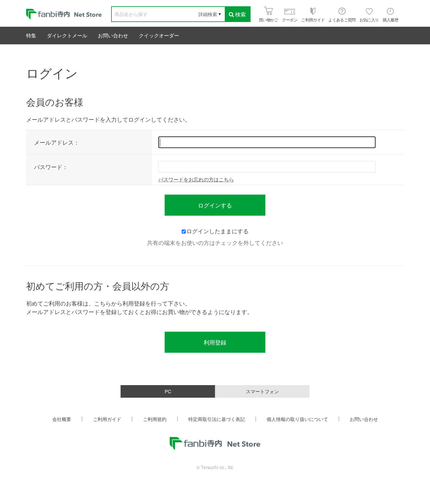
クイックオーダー (159, 35)
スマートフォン (262, 391)
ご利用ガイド (107, 419)
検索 (240, 14)
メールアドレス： (56, 142)
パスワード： (51, 167)
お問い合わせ (113, 35)
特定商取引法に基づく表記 (216, 419)
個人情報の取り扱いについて (297, 419)
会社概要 (61, 419)
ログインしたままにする (217, 231)
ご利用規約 (155, 419)
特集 (31, 35)
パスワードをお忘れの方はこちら (196, 179)
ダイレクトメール (67, 35)
